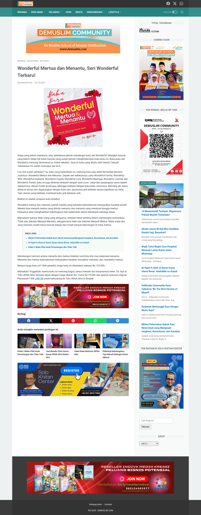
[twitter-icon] (175, 3)
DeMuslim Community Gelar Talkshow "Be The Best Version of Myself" (159, 289)
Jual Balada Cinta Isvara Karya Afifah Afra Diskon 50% (57, 354)
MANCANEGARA (94, 12)
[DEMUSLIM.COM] (27, 4)
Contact (108, 504)
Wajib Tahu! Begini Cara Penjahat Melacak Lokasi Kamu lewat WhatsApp (159, 250)
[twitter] (51, 320)
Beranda (22, 12)
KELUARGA (54, 12)
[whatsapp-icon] (181, 3)
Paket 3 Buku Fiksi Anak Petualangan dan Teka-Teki (52, 247)
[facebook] (29, 320)
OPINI (68, 12)
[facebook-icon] (168, 3)
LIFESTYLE (114, 12)
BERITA (79, 12)
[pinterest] (73, 320)
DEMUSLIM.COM (105, 510)
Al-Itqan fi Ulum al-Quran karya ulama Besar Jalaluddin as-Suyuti (58, 242)
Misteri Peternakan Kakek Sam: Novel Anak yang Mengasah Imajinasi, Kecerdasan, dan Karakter (73, 238)
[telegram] (118, 320)
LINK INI (39, 278)
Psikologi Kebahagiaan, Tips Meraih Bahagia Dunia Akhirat (115, 354)
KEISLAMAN (37, 12)
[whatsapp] (95, 320)
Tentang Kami (95, 504)
